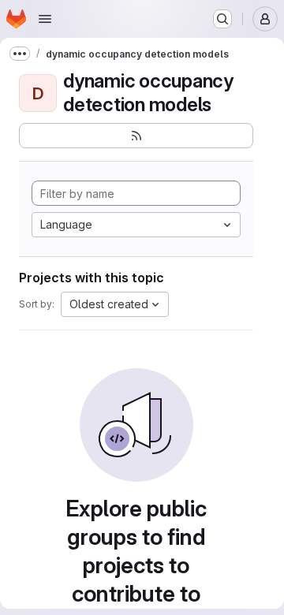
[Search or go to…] (222, 18)
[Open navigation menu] (45, 19)
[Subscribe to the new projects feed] (136, 135)
